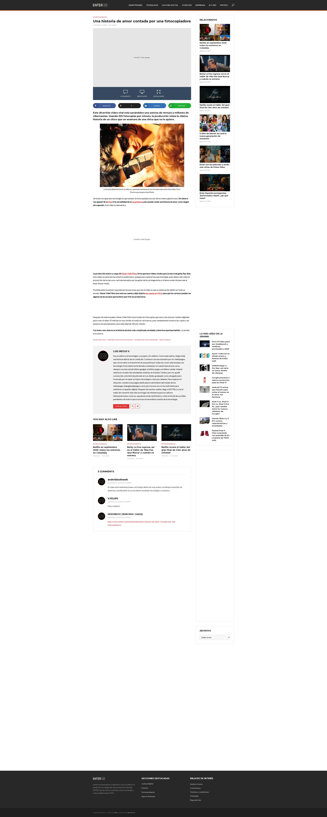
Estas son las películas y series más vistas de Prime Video (214, 165)
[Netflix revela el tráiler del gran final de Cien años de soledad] (215, 94)
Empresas (200, 5)
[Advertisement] (215, 535)
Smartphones (135, 5)
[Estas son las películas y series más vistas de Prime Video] (215, 154)
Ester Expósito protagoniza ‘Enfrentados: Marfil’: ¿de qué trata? (214, 195)
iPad (110, 202)
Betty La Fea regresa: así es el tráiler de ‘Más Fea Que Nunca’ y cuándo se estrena (140, 451)
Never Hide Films (129, 273)
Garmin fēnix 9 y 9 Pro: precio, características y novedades (220, 422)
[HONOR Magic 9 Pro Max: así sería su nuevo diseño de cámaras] (205, 368)
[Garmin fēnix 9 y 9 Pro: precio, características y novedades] (205, 420)
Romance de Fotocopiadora (146, 340)
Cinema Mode (158, 96)
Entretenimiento (100, 17)
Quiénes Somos (196, 784)
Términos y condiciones (199, 792)
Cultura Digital (170, 5)
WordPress (131, 812)
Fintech (224, 5)
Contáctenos (195, 788)
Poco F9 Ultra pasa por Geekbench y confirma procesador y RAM (221, 345)
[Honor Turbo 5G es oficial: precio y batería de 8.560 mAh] (205, 355)
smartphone (137, 202)
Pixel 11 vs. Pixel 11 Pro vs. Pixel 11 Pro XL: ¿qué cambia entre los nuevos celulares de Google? (220, 408)
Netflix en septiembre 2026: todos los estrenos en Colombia (106, 450)
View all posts (121, 406)
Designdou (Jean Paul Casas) (125, 514)
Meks (116, 812)
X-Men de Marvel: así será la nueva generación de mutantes (213, 136)
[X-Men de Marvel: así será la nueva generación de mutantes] (215, 123)
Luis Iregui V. (113, 25)
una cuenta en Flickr (153, 293)
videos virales (165, 340)
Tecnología (152, 5)
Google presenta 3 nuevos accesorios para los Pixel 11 (221, 380)
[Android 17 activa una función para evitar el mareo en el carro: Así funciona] (205, 389)
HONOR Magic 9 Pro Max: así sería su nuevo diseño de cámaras (220, 369)
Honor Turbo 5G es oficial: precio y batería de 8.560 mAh (221, 357)
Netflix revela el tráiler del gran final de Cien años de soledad (175, 450)
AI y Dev (212, 5)
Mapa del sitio (195, 800)
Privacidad (194, 796)
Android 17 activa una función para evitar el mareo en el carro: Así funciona (220, 392)
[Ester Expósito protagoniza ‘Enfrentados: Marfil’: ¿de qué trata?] (215, 182)
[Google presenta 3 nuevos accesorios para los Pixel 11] (205, 380)
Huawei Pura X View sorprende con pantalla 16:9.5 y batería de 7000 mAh (220, 435)
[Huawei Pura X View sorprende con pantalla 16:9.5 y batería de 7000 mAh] (205, 432)
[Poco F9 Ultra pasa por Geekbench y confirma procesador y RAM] (205, 343)
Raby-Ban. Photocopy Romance (120, 340)
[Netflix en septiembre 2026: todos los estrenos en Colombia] (108, 432)
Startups (187, 5)
